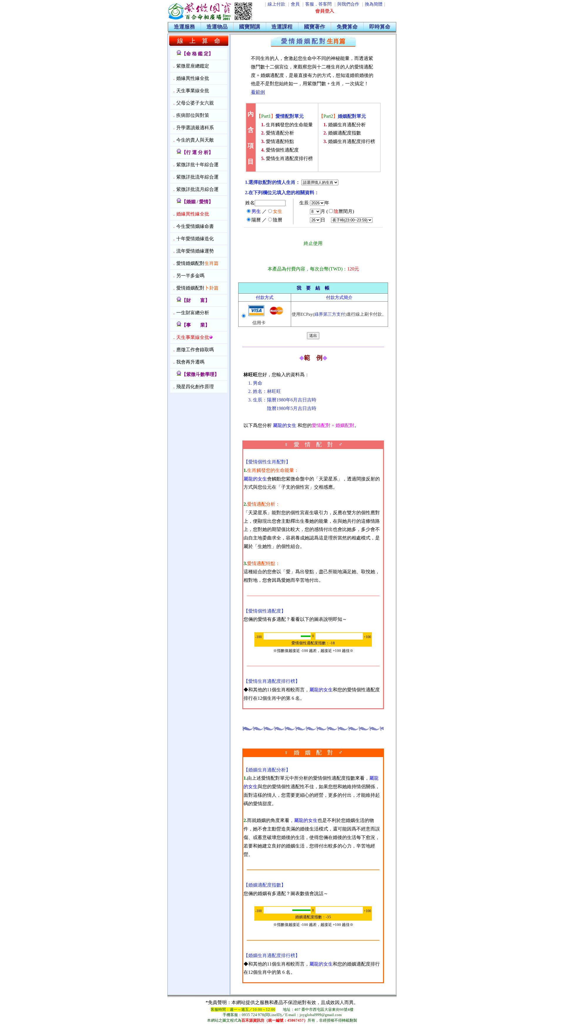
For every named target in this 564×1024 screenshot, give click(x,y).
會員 (295, 4)
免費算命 (347, 27)
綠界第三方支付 (329, 314)
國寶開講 (249, 27)
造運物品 (217, 27)
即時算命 (379, 27)
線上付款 (276, 4)
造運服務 (184, 27)
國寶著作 (314, 27)
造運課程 (282, 27)
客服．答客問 (318, 4)
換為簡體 (373, 4)
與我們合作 (348, 4)
